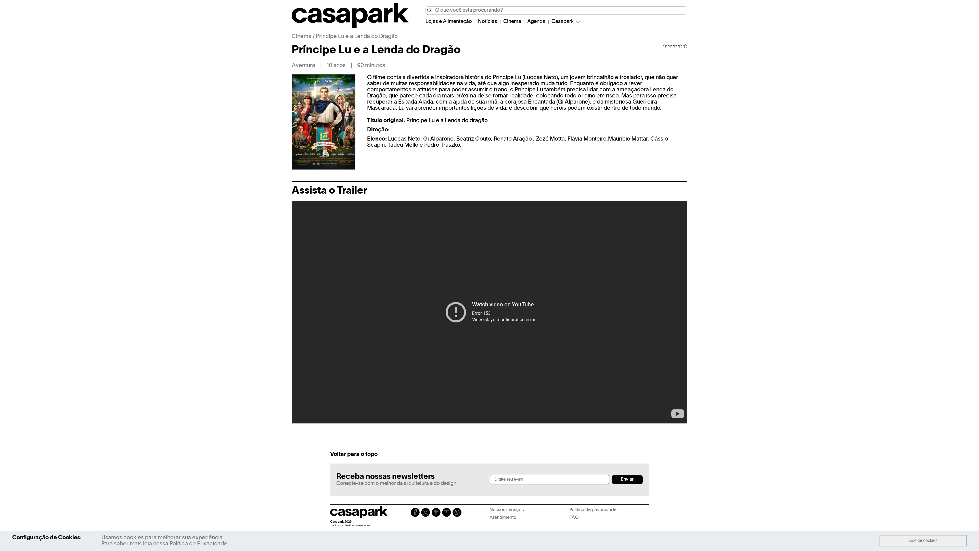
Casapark (562, 21)
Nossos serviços (507, 510)
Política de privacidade (592, 510)
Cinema (512, 21)
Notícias (487, 21)
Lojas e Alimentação (449, 21)
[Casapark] (350, 27)
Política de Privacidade (198, 543)
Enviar (627, 479)
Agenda (536, 21)
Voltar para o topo (354, 454)
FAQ (574, 518)
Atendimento (503, 518)
